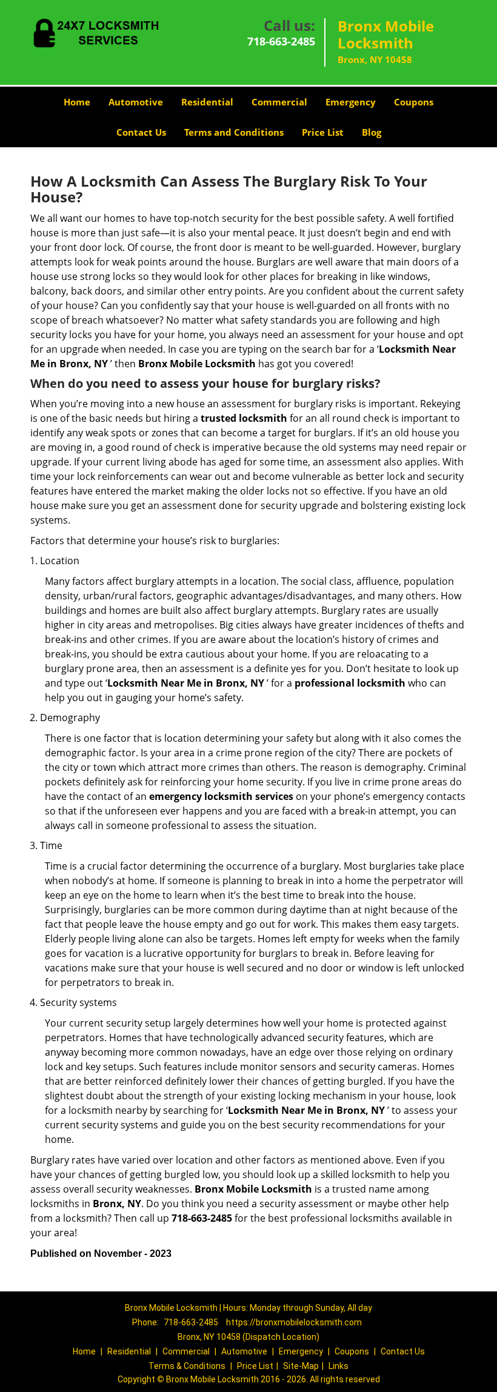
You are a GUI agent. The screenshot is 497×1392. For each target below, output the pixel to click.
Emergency (350, 102)
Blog (371, 132)
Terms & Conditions (186, 1366)
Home (77, 102)
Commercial (279, 102)
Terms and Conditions (234, 132)
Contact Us (141, 132)
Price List (323, 132)
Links (339, 1366)
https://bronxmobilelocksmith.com (294, 1322)
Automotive (135, 102)
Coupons (413, 102)
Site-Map (301, 1366)
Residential (207, 102)
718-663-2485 (281, 41)
